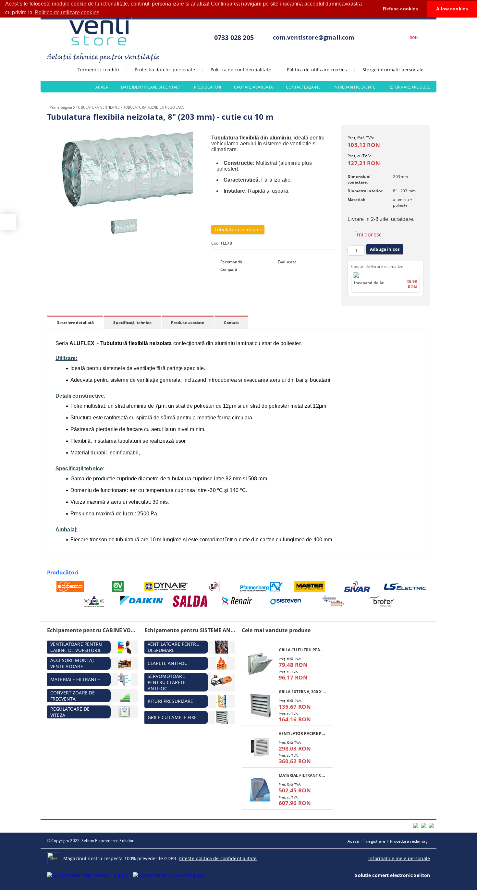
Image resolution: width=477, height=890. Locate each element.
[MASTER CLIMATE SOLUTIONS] (310, 586)
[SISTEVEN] (286, 601)
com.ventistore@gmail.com (313, 37)
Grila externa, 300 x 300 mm (302, 691)
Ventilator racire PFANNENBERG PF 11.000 (302, 733)
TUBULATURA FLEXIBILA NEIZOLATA (153, 107)
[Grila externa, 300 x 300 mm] (260, 705)
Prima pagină (61, 107)
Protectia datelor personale (165, 69)
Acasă (353, 841)
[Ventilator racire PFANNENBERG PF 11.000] (260, 747)
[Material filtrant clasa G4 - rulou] (260, 789)
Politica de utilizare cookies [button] (67, 12)
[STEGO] (94, 601)
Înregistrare (374, 841)
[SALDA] (190, 601)
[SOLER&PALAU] (214, 586)
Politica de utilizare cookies (317, 69)
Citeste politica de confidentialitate (218, 858)
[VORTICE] (118, 586)
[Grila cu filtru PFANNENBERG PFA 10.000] (260, 664)
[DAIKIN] (142, 601)
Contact (231, 322)
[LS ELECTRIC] (405, 586)
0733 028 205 (234, 37)
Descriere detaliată (75, 322)
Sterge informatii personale (392, 69)
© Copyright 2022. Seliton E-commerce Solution (90, 840)
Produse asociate (187, 322)
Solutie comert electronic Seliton (392, 875)
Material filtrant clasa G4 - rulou (302, 775)
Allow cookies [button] (452, 8)
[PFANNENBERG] (261, 586)
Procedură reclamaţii (409, 841)
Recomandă (231, 262)
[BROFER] (381, 601)
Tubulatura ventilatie (237, 229)
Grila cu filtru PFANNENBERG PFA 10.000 (302, 650)
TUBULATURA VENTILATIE (97, 107)
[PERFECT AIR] (333, 601)
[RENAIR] (237, 601)
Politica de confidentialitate (241, 69)
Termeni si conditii (98, 69)
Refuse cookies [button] (400, 8)
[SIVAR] (357, 586)
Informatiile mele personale (399, 858)
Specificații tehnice (132, 322)
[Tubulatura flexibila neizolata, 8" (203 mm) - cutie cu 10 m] (125, 211)
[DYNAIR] (166, 586)
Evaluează (287, 262)
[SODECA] (70, 586)
